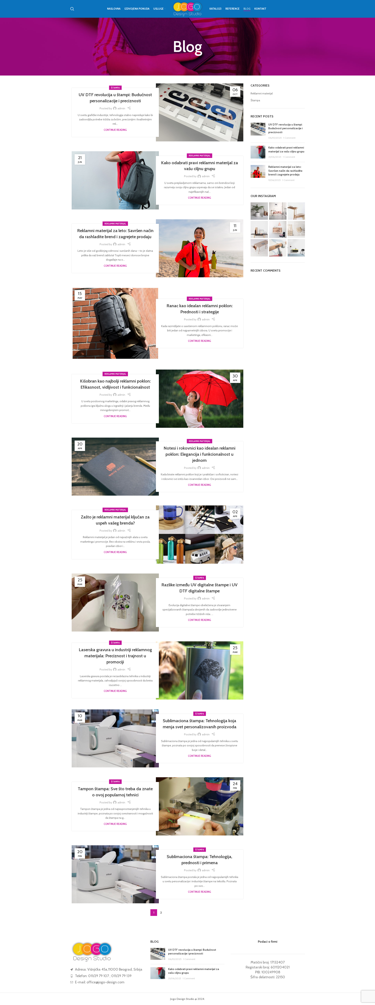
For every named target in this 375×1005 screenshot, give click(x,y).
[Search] (72, 9)
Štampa (115, 87)
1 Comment (289, 137)
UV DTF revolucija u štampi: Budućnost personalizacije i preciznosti (285, 128)
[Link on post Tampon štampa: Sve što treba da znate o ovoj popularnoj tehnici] (199, 806)
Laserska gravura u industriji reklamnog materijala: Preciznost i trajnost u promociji (115, 656)
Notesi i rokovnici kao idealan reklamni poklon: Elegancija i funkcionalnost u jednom (199, 454)
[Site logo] (187, 8)
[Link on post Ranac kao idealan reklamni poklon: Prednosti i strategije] (115, 323)
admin (121, 108)
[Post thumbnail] (258, 131)
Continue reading (115, 129)
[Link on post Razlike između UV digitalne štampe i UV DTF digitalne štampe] (115, 602)
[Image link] (92, 951)
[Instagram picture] (259, 211)
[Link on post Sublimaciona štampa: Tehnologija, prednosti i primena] (115, 874)
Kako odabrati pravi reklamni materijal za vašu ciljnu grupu (286, 149)
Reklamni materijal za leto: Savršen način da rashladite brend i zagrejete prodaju (285, 170)
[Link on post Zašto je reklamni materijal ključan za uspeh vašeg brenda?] (199, 534)
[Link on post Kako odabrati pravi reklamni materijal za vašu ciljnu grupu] (115, 180)
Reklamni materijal (199, 155)
